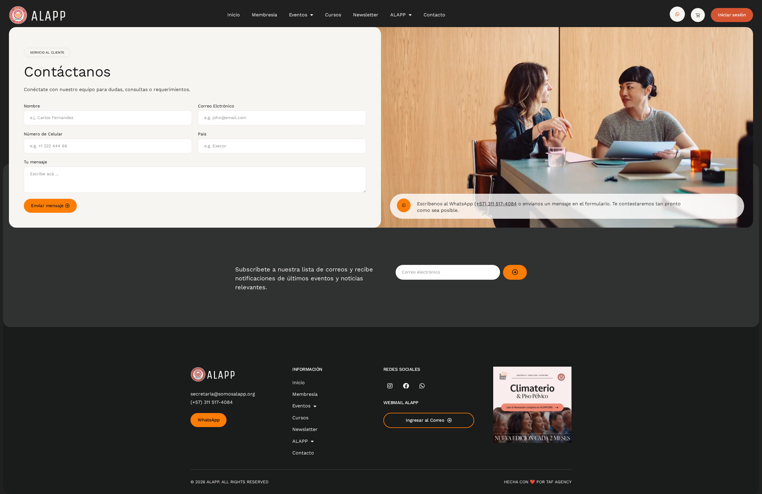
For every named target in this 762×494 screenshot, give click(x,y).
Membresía (264, 15)
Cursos (333, 15)
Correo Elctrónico (216, 106)
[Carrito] (698, 15)
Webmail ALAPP (400, 402)
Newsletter (365, 15)
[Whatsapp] (422, 386)
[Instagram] (389, 386)
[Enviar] (515, 272)
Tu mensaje (35, 162)
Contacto (434, 15)
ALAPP (398, 15)
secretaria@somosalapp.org (222, 394)
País (202, 134)
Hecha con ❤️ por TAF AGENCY (538, 481)
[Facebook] (406, 386)
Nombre (32, 106)
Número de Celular (43, 134)
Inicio (233, 15)
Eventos (298, 15)
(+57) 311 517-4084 (495, 204)
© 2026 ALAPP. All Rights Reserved (229, 481)
